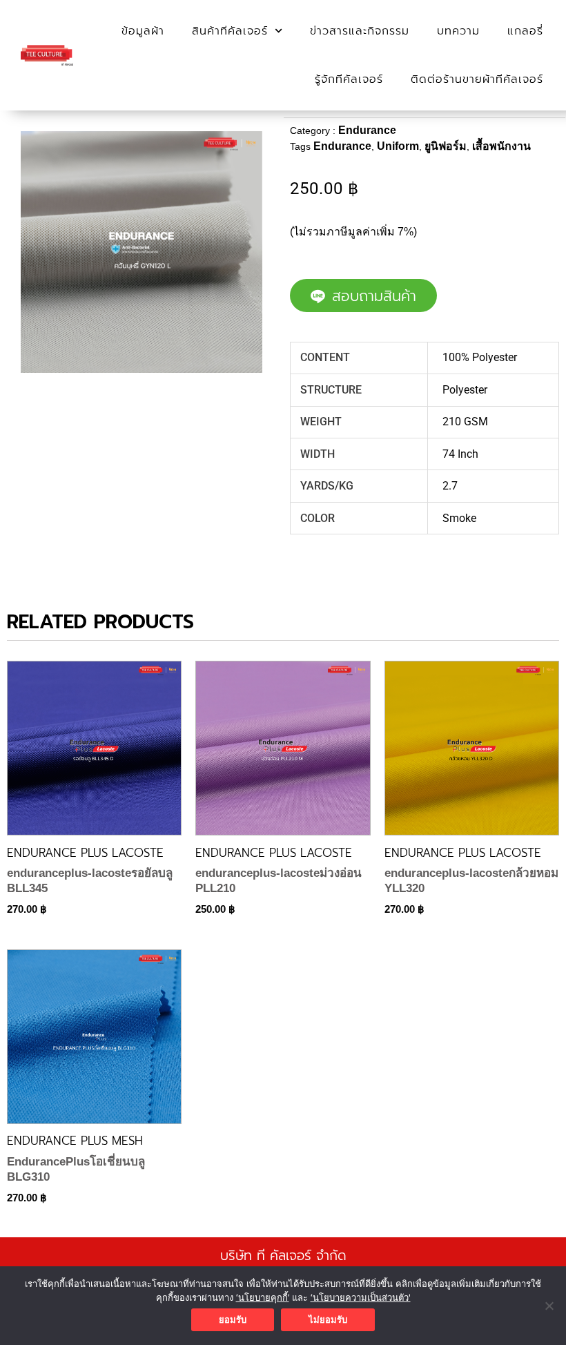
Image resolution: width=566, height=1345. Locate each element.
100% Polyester (479, 357)
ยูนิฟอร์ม (445, 146)
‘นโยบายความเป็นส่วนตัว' (361, 1297)
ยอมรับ (232, 1319)
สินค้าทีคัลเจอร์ (230, 31)
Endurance (367, 130)
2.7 (450, 485)
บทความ (458, 31)
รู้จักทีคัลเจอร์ (349, 79)
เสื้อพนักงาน (501, 146)
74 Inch (460, 454)
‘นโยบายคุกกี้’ (262, 1297)
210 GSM (465, 421)
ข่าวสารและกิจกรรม (359, 31)
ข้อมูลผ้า (142, 31)
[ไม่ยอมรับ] (549, 1306)
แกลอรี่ (525, 31)
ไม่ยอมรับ (328, 1319)
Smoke (459, 518)
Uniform (398, 146)
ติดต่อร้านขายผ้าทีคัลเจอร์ (477, 79)
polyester (464, 389)
